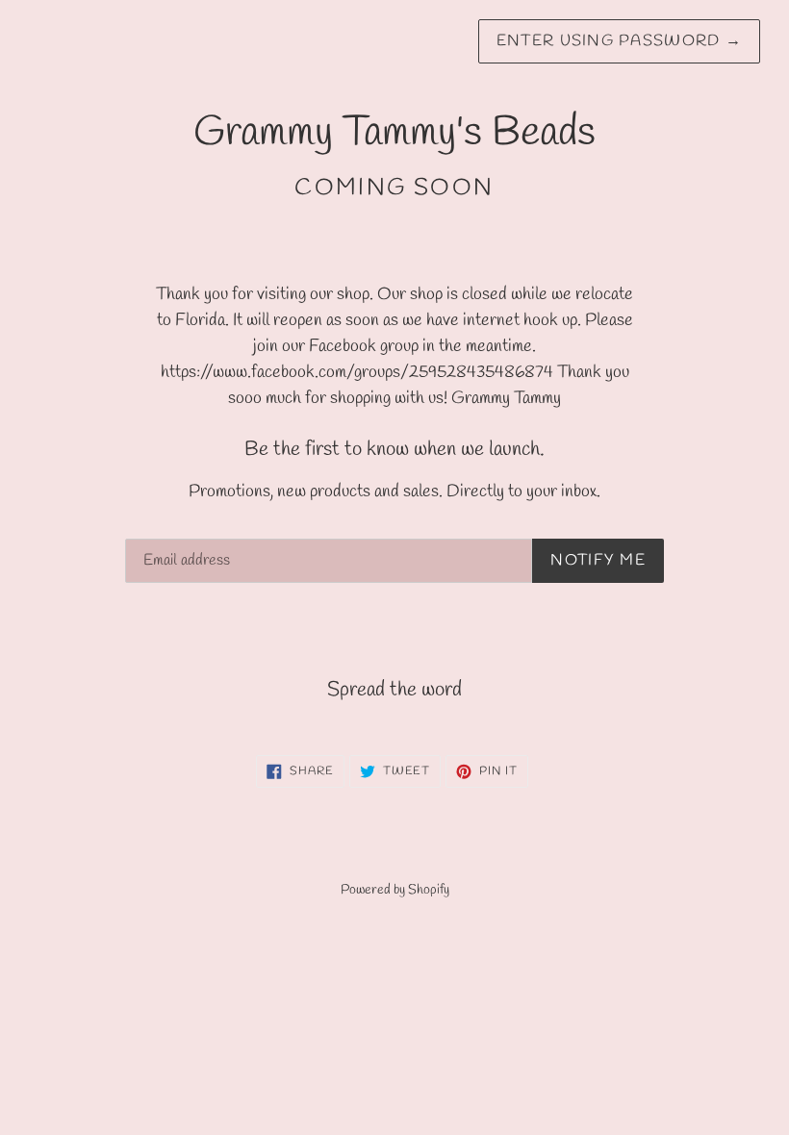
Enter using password (619, 41)
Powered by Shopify (395, 890)
